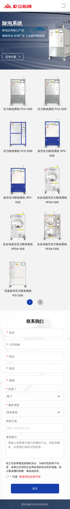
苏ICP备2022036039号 (34, 504)
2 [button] (40, 302)
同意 (25, 476)
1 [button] (29, 302)
